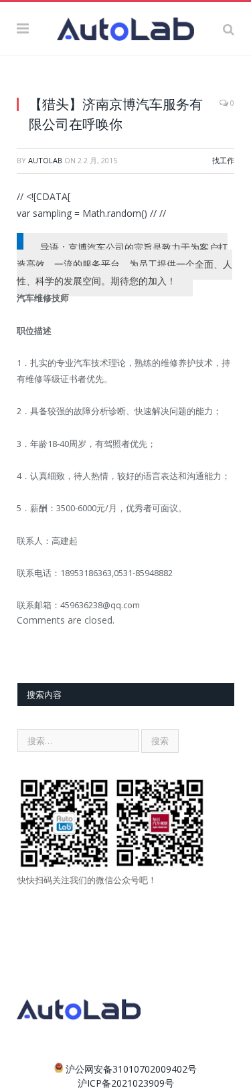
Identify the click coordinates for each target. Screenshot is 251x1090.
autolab (45, 160)
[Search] (228, 29)
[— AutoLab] (125, 26)
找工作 (223, 160)
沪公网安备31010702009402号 (131, 1069)
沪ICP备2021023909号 (126, 1083)
